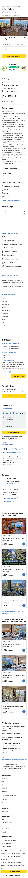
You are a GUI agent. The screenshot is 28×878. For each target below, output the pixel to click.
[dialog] (14, 863)
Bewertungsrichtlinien (7, 439)
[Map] (14, 219)
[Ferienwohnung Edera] (14, 526)
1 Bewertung (12, 12)
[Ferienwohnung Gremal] (14, 694)
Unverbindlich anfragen (14, 56)
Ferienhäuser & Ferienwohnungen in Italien (13, 726)
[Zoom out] (24, 213)
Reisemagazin (6, 826)
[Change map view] (3, 211)
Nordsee (4, 779)
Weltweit (4, 788)
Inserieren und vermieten (9, 840)
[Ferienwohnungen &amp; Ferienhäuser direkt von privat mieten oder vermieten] (2, 2)
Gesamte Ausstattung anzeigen (10, 200)
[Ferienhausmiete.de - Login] (19, 2)
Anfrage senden (19, 376)
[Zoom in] (24, 211)
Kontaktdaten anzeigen (8, 101)
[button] (22, 2)
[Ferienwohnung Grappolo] (14, 663)
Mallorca (4, 785)
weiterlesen (5, 372)
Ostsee (4, 782)
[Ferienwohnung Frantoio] (14, 588)
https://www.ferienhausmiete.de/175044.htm (14, 759)
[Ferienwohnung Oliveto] (14, 557)
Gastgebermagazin (7, 843)
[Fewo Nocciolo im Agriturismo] (14, 632)
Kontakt (4, 832)
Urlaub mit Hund (15, 743)
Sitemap (4, 791)
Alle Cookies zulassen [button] (14, 871)
